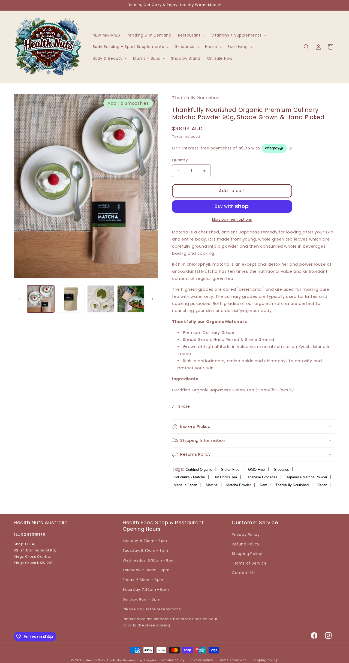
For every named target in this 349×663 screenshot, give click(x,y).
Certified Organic (199, 469)
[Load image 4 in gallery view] (131, 299)
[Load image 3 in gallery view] (101, 299)
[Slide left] (20, 299)
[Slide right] (152, 299)
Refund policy (173, 660)
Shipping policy (265, 660)
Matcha (212, 485)
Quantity (180, 160)
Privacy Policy (246, 534)
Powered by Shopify (139, 660)
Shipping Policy (247, 553)
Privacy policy (201, 660)
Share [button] (184, 406)
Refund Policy (246, 544)
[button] (191, 35)
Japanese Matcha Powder (306, 477)
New (263, 485)
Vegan (322, 485)
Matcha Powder (238, 485)
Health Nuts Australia (104, 660)
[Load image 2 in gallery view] (70, 299)
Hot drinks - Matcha (189, 477)
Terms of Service (249, 563)
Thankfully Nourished (292, 485)
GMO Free (256, 469)
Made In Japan (185, 485)
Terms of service (232, 660)
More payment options (232, 219)
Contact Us (243, 572)
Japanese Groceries (261, 477)
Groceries (281, 469)
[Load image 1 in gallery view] (40, 299)
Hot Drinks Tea (225, 477)
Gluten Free (230, 469)
